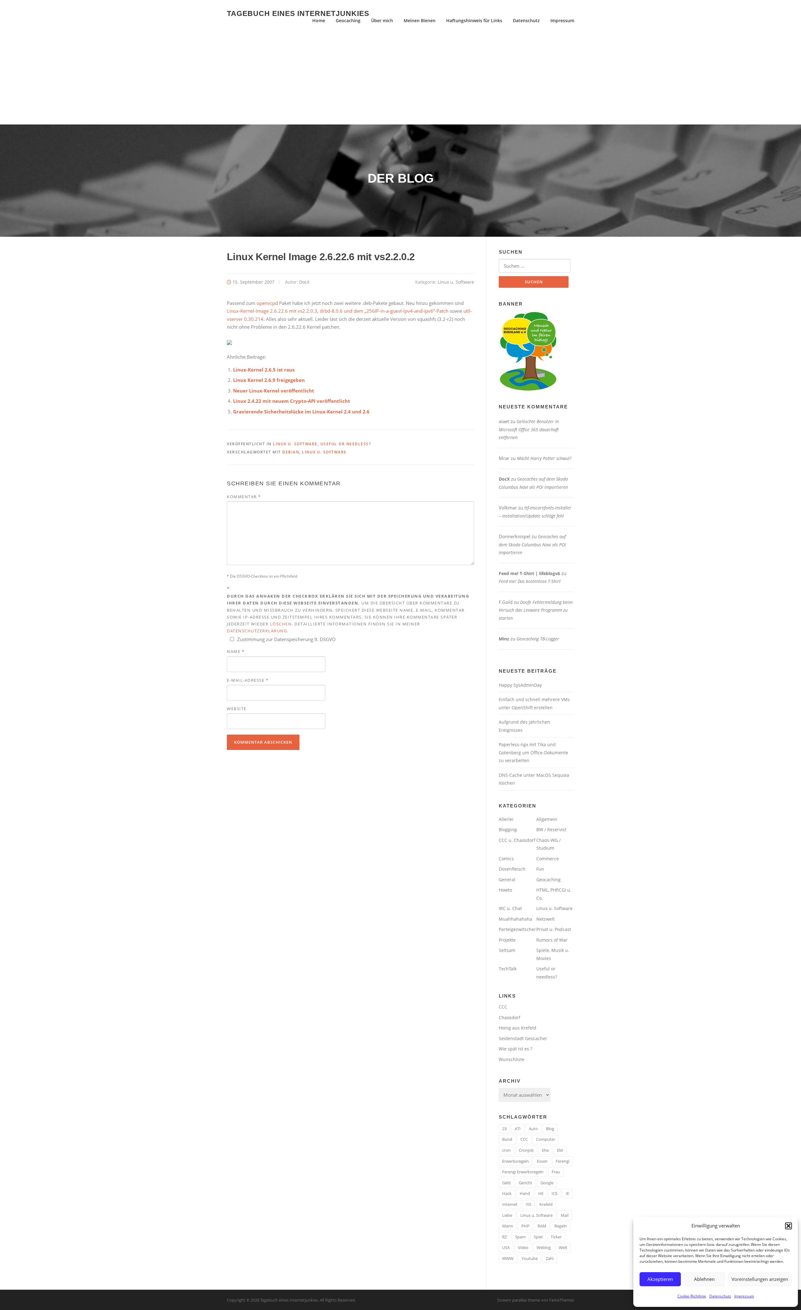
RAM (542, 1226)
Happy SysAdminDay (520, 685)
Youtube (530, 1258)
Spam (520, 1237)
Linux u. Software (456, 282)
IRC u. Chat (510, 908)
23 (504, 1128)
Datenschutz (720, 1296)
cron (506, 1150)
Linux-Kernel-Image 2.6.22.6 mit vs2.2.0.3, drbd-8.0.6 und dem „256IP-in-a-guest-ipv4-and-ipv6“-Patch (337, 311)
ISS (528, 1204)
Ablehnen (704, 1279)
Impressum (744, 1296)
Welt (563, 1247)
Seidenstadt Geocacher (523, 1038)
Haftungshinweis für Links (474, 20)
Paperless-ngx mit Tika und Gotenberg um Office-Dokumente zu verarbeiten (533, 752)
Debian (290, 452)
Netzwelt (545, 919)
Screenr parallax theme (518, 1300)
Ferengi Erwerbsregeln (522, 1172)
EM (560, 1150)
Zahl (550, 1258)
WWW (507, 1258)
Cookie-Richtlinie (691, 1296)
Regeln (560, 1226)
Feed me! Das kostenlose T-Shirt (530, 581)
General (507, 880)
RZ (504, 1237)
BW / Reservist (551, 829)
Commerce (547, 859)
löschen (281, 624)
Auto (533, 1128)
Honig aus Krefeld (517, 1028)
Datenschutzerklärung (257, 631)
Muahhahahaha (515, 919)
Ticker (556, 1237)
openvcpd (267, 303)
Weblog (544, 1247)
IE (567, 1193)
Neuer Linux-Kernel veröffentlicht (273, 390)
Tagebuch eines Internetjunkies (298, 13)
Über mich (382, 20)
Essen (542, 1161)
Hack (507, 1193)
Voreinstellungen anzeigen (760, 1279)
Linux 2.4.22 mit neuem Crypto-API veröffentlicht (291, 401)
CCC (503, 1007)
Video (523, 1247)
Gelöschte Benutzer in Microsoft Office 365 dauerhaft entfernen (529, 429)
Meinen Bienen (420, 20)
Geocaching (348, 20)
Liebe (507, 1215)
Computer (545, 1139)
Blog (550, 1128)
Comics (506, 859)
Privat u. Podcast (553, 929)
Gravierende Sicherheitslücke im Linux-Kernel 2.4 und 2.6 (301, 411)
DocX (304, 282)
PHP (525, 1226)
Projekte (507, 940)
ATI (518, 1128)
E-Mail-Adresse (247, 680)
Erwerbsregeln (515, 1161)
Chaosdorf (509, 1017)
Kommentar (244, 496)
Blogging (508, 829)
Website (237, 708)
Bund (507, 1139)
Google (547, 1183)
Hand (525, 1193)
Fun (540, 869)
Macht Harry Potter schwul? (544, 458)
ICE (555, 1193)
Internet (510, 1204)
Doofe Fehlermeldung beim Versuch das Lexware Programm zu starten (536, 610)
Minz (504, 639)
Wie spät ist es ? (515, 1049)
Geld (506, 1183)
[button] (788, 1226)
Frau (556, 1172)
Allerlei (506, 819)
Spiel (538, 1237)
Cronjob (526, 1150)
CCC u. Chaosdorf (517, 840)
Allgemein (546, 819)
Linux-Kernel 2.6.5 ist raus (263, 370)
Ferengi (562, 1161)
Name (235, 651)
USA (506, 1247)
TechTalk (508, 969)
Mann (507, 1226)
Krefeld (546, 1204)
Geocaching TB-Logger (538, 639)
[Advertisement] (400, 77)
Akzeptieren (660, 1279)
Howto (505, 890)
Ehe (545, 1150)
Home (318, 20)
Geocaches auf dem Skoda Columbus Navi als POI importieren (532, 544)
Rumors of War (552, 940)
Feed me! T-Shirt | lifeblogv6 (529, 573)
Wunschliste (511, 1059)
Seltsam (507, 950)
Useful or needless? (345, 444)
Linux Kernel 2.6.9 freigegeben (269, 380)
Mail (565, 1215)
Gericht (525, 1183)
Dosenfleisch (512, 869)
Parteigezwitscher (517, 929)
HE (540, 1193)
